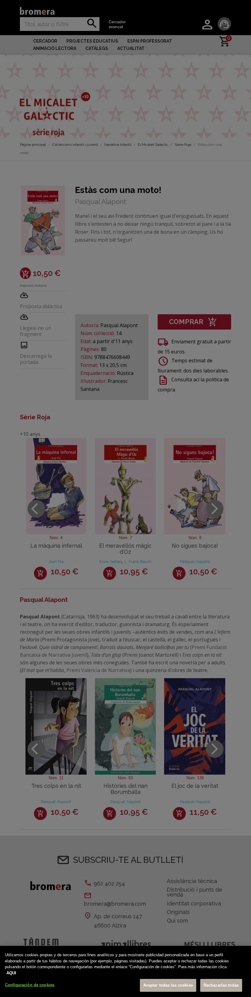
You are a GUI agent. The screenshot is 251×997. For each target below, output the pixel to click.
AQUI (11, 973)
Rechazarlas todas (221, 985)
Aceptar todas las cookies (168, 985)
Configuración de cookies (29, 985)
